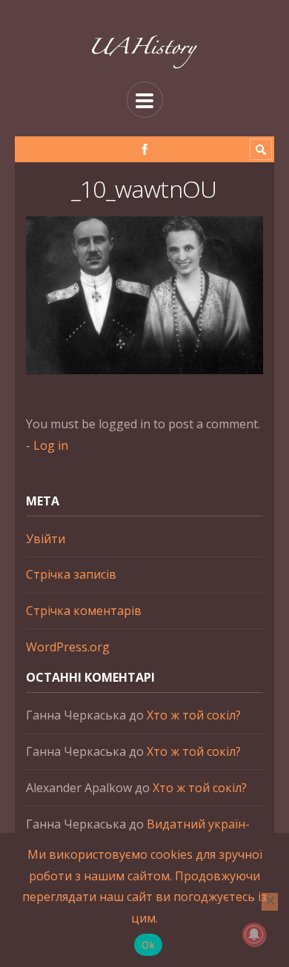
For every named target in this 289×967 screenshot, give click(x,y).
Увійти (45, 539)
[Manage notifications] (254, 934)
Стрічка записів (71, 574)
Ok (148, 945)
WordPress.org (68, 647)
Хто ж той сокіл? (194, 715)
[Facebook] (145, 149)
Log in (50, 445)
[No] (270, 902)
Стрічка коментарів (84, 610)
